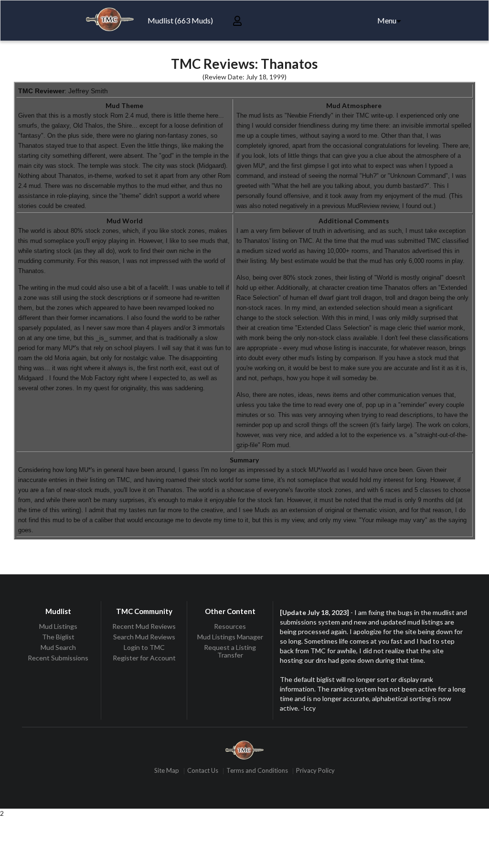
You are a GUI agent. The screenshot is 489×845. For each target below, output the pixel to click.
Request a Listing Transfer (230, 651)
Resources (230, 626)
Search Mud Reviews (144, 637)
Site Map (166, 771)
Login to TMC (144, 647)
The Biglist (58, 637)
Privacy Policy (315, 771)
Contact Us (202, 771)
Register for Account (144, 658)
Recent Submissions (58, 658)
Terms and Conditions (257, 771)
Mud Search (58, 647)
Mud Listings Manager (230, 637)
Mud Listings (58, 626)
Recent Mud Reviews (144, 626)
